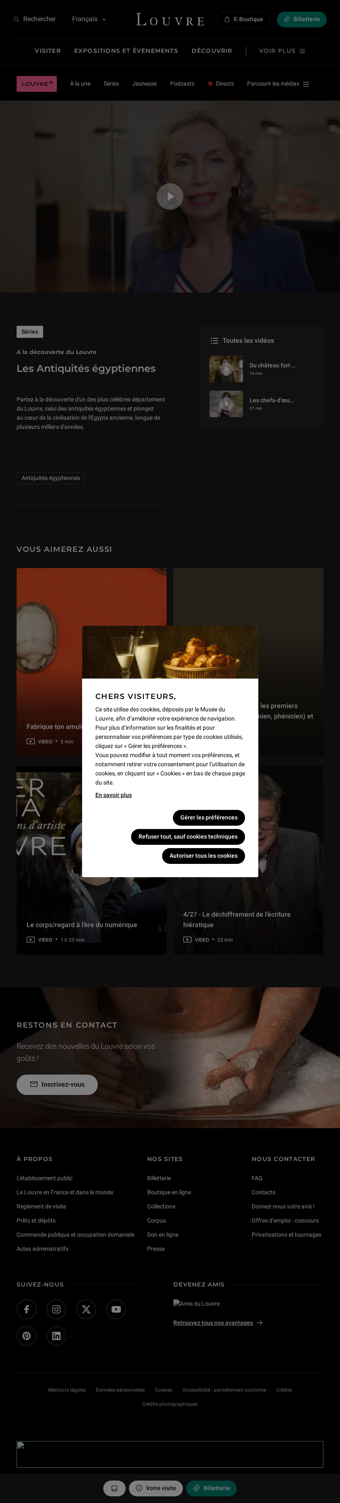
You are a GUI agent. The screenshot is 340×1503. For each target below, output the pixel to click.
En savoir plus (113, 795)
